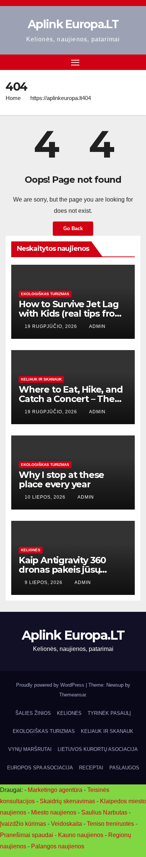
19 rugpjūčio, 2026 (52, 326)
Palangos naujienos (57, 846)
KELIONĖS (30, 550)
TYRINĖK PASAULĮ (109, 713)
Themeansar (72, 695)
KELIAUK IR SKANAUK (41, 379)
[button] (136, 62)
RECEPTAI (91, 768)
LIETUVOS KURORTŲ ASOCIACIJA (98, 749)
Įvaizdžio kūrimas (23, 824)
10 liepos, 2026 (46, 497)
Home (13, 98)
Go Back (73, 228)
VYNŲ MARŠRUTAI (30, 749)
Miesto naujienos (53, 812)
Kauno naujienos (80, 835)
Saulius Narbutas (104, 812)
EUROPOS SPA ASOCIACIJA (40, 768)
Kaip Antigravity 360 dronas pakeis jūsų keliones (62, 569)
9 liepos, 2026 (44, 582)
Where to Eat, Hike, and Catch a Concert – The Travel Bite (70, 399)
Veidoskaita (66, 824)
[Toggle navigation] (75, 62)
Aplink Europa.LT (73, 24)
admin (97, 326)
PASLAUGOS (124, 768)
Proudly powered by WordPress (51, 685)
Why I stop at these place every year (61, 479)
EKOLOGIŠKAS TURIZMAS (45, 294)
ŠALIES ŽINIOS (33, 713)
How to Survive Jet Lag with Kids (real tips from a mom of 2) (71, 313)
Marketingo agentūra (55, 790)
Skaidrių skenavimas (67, 801)
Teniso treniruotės (110, 824)
